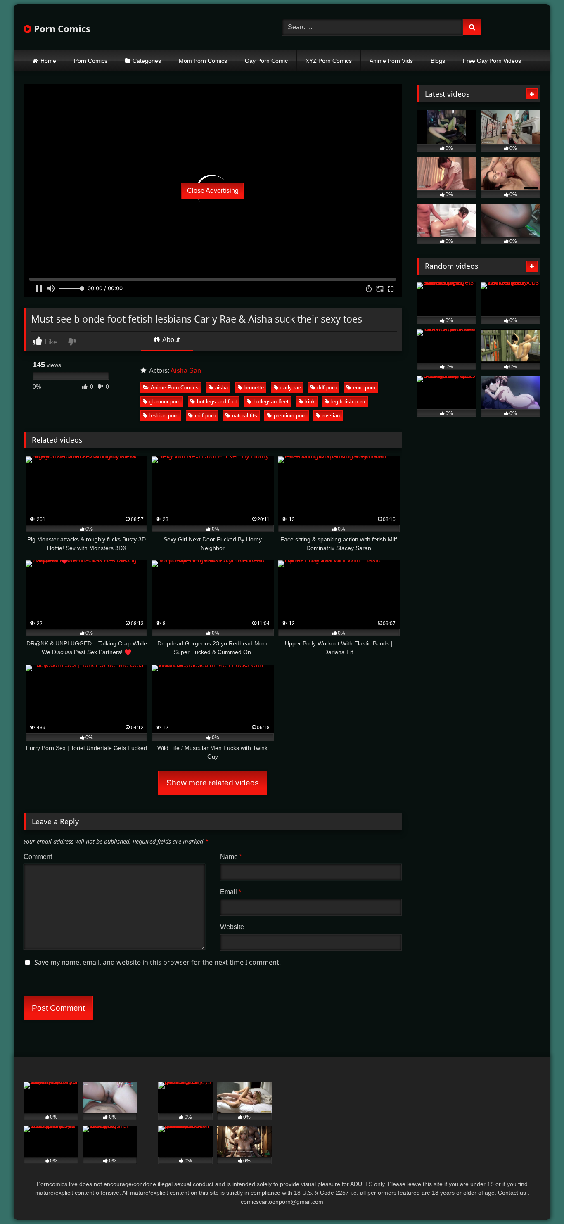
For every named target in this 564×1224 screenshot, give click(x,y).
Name (231, 856)
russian (331, 416)
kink (310, 402)
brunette (254, 387)
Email (230, 891)
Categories (147, 60)
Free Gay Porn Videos (492, 60)
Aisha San (186, 370)
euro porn (364, 387)
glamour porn (164, 402)
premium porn (290, 416)
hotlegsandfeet (271, 402)
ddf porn (327, 387)
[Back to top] (538, 1199)
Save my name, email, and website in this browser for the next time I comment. (157, 962)
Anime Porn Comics (175, 387)
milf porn (205, 416)
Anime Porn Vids (391, 60)
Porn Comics (60, 28)
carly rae (290, 387)
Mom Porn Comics (203, 60)
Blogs (438, 60)
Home (48, 60)
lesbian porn (163, 416)
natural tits (244, 416)
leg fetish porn (348, 402)
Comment (38, 856)
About (170, 339)
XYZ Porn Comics (329, 60)
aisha (221, 387)
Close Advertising (213, 190)
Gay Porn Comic (266, 60)
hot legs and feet (217, 402)
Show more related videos (212, 782)
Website (232, 926)
